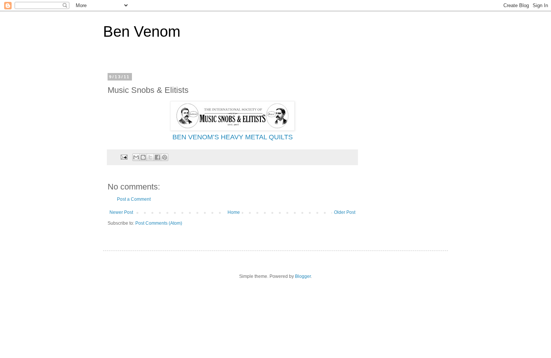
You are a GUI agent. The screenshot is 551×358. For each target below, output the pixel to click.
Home (234, 212)
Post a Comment (134, 199)
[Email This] (136, 157)
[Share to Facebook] (157, 157)
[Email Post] (124, 157)
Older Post (344, 212)
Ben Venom (141, 31)
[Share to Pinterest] (164, 157)
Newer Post (121, 212)
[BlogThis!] (143, 157)
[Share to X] (150, 157)
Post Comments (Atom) (158, 223)
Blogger (303, 276)
